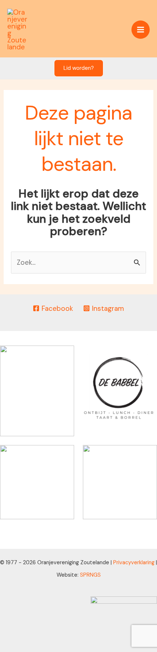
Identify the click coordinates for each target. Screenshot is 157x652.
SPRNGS (90, 574)
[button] (78, 68)
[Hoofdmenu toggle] (140, 29)
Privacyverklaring (133, 562)
